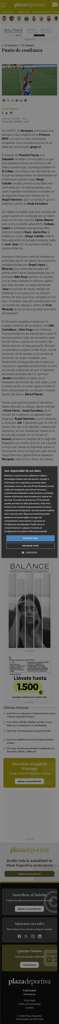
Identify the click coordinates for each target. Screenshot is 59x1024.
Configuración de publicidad (16, 524)
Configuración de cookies (15, 531)
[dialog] (29, 512)
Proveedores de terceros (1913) (27, 500)
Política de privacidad (37, 531)
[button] (29, 552)
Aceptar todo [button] (30, 538)
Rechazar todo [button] (30, 545)
